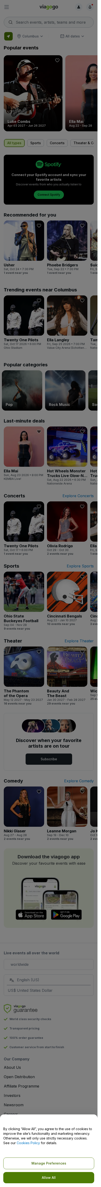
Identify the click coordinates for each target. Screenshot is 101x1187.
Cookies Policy (28, 1143)
